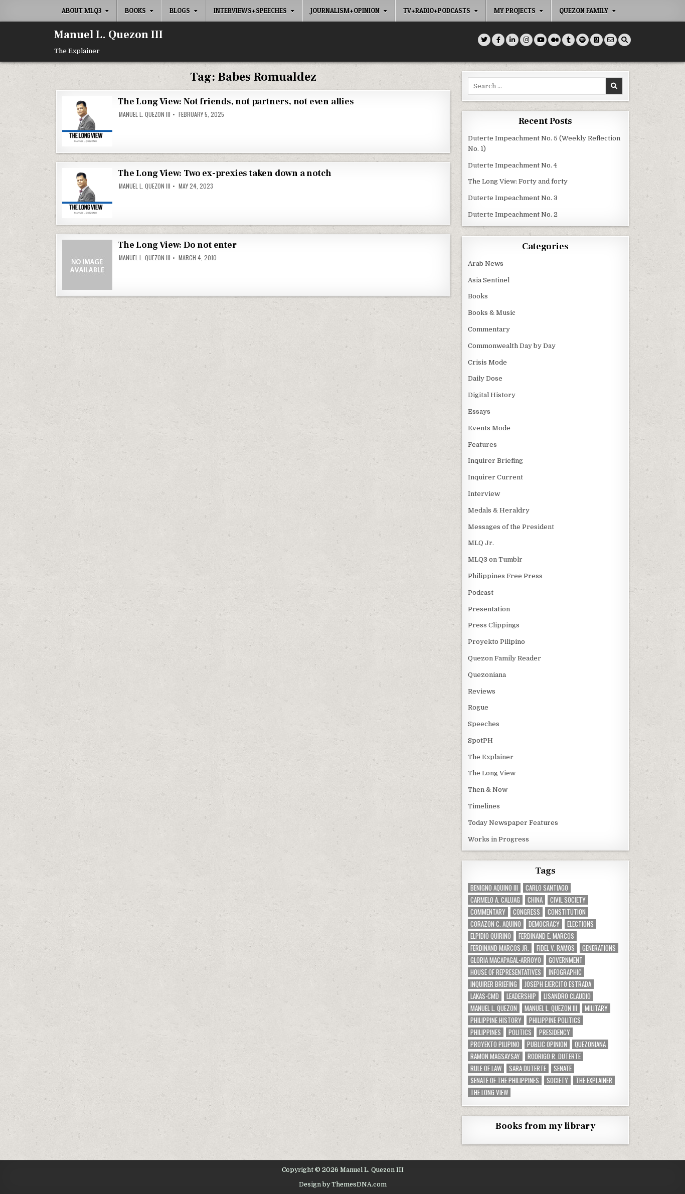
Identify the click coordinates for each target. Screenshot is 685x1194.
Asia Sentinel (488, 280)
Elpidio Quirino (490, 936)
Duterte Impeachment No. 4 (512, 165)
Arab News (485, 263)
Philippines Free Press (505, 576)
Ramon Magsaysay (495, 1056)
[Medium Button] (554, 40)
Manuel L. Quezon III (108, 35)
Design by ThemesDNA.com (343, 1184)
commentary (487, 912)
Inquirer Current (495, 477)
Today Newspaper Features (513, 822)
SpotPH (480, 740)
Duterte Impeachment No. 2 (513, 214)
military (596, 1008)
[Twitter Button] (484, 40)
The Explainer (490, 757)
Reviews (481, 691)
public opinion (547, 1044)
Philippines (485, 1032)
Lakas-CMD (484, 996)
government (566, 960)
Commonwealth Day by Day (512, 346)
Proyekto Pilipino (496, 641)
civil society (568, 900)
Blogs (179, 11)
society (557, 1080)
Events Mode (489, 428)
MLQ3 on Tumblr (495, 559)
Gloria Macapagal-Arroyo (505, 960)
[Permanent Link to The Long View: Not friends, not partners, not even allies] (87, 121)
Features (482, 444)
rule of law (485, 1068)
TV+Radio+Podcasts (436, 11)
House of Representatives (505, 972)
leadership (521, 996)
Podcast (480, 592)
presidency (554, 1032)
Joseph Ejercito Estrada (558, 984)
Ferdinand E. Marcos (546, 936)
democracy (544, 924)
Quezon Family (583, 11)
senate (563, 1068)
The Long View (492, 773)
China (535, 900)
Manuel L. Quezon (493, 1008)
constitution (567, 912)
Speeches (483, 724)
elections (580, 924)
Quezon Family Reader (504, 658)
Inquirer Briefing (495, 460)
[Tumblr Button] (568, 40)
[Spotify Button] (582, 40)
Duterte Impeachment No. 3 (513, 198)
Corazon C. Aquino (495, 924)
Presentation (489, 609)
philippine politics (555, 1020)
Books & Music (492, 312)
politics (520, 1032)
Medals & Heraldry (499, 510)
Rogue (478, 707)
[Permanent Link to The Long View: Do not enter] (87, 265)
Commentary (489, 329)
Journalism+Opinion (345, 11)
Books (135, 11)
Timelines (484, 806)
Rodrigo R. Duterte (554, 1056)
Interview (484, 493)
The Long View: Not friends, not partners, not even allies (235, 101)
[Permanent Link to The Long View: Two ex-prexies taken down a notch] (87, 193)
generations (599, 948)
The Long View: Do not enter (177, 245)
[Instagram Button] (526, 40)
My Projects (515, 11)
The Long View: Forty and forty (518, 181)
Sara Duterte (527, 1068)
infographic (565, 972)
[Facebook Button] (498, 40)
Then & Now (487, 789)
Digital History (492, 395)
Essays (479, 411)
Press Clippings (494, 625)
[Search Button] (624, 40)
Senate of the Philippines (504, 1080)
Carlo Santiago (547, 888)
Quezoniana (487, 674)
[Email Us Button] (610, 40)
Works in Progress (498, 839)
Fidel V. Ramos (556, 948)
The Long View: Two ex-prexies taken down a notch (224, 173)
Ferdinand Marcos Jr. (499, 948)
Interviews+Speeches (250, 11)
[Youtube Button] (540, 40)
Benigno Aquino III (494, 888)
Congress (526, 912)
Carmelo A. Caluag (495, 900)
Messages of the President (511, 527)
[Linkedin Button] (512, 40)
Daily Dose (485, 378)
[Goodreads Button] (596, 40)
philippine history (496, 1020)
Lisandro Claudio (567, 996)
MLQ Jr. (481, 543)
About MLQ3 (81, 11)
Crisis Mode (487, 362)
